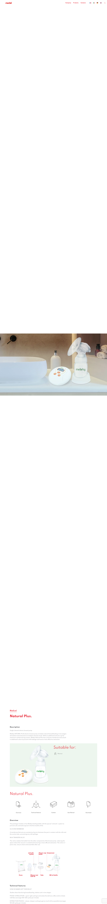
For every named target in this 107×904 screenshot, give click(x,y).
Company (68, 2)
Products (75, 2)
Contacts (83, 2)
